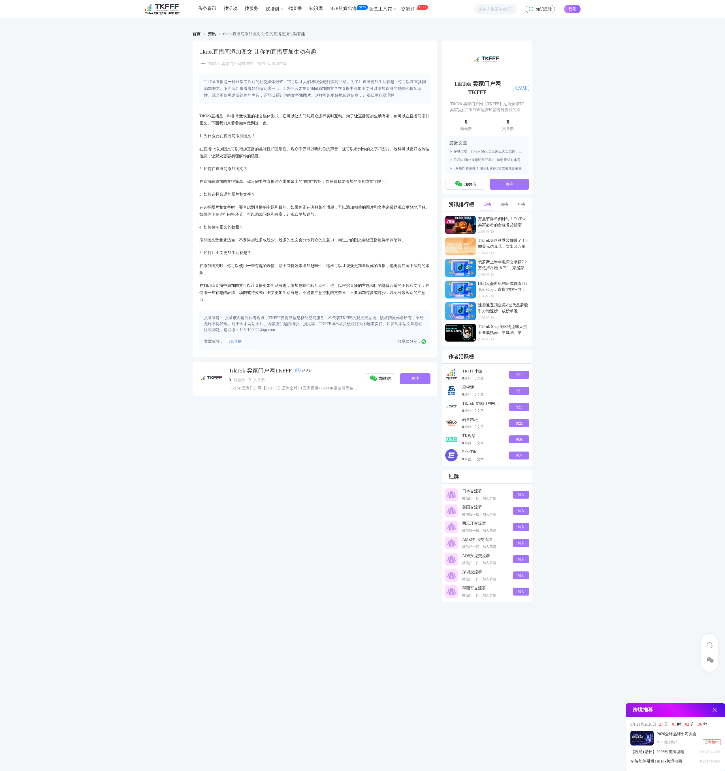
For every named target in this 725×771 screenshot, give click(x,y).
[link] (197, 34)
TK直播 (235, 341)
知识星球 (544, 9)
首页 (197, 34)
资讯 (212, 34)
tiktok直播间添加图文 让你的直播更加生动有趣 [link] (264, 34)
